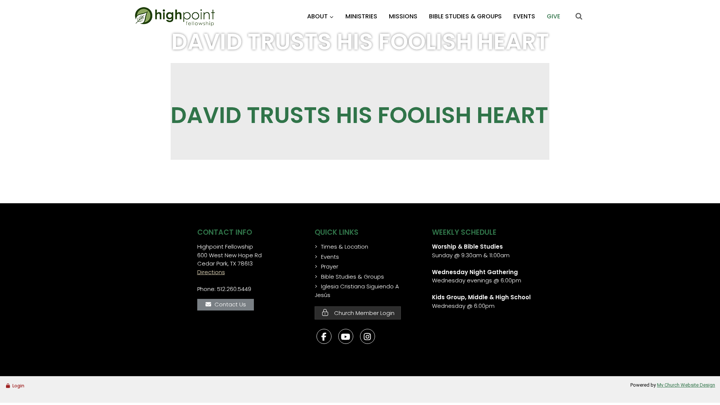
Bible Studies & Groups (465, 16)
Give (553, 16)
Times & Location (344, 246)
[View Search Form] (578, 16)
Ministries (361, 16)
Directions (211, 272)
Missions (403, 16)
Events (524, 16)
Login (18, 385)
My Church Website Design (686, 385)
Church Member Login (363, 313)
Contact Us (230, 304)
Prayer (329, 266)
